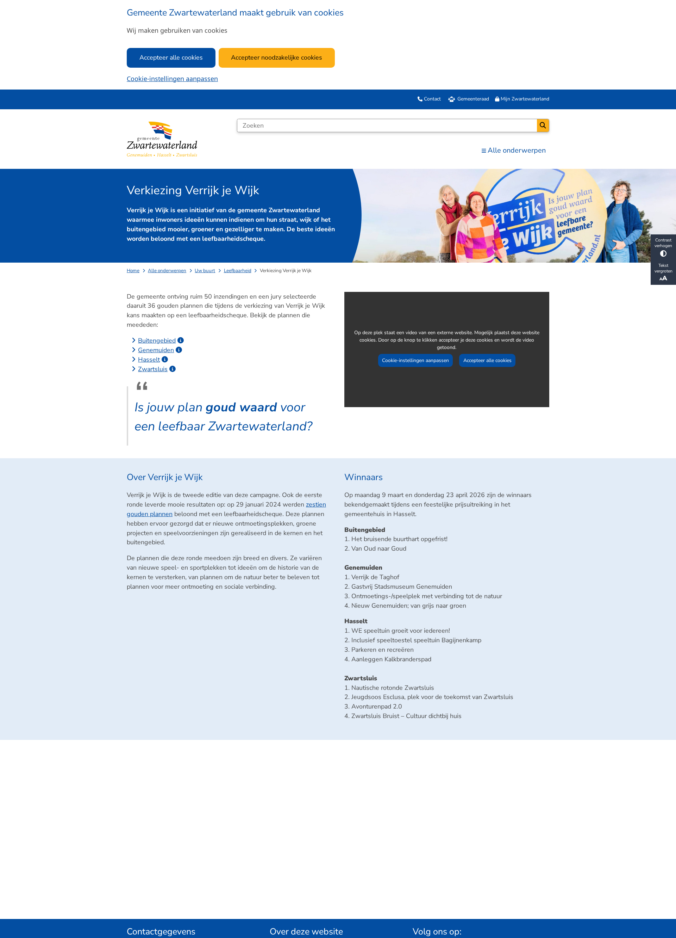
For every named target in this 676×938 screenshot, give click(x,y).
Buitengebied (157, 340)
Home (133, 270)
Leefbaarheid (237, 270)
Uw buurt (205, 270)
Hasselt (149, 359)
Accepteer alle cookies (171, 57)
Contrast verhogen (663, 243)
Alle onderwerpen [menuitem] (517, 150)
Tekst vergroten (663, 268)
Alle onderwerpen (167, 270)
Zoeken (543, 125)
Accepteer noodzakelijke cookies (276, 57)
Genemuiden (156, 350)
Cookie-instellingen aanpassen (172, 78)
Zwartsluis (153, 369)
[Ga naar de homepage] (162, 139)
